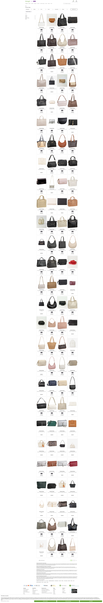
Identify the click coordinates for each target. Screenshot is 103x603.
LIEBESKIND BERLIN (51, 580)
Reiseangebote (64, 592)
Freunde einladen (25, 590)
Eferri (42, 582)
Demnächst (63, 590)
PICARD (45, 582)
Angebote (54, 589)
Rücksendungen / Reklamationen (46, 590)
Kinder (54, 591)
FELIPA (60, 580)
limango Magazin (25, 591)
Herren (26, 16)
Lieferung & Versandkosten (45, 589)
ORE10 (69, 580)
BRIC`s (62, 580)
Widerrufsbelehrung (35, 590)
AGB (33, 589)
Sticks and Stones (38, 582)
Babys (54, 590)
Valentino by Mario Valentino (40, 580)
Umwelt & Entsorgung (44, 591)
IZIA (73, 580)
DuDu (47, 582)
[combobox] (70, 3)
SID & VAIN (65, 580)
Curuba (47, 580)
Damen (26, 15)
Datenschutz (34, 591)
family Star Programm (26, 589)
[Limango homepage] (27, 1)
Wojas (71, 580)
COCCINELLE (56, 580)
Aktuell (63, 589)
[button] (76, 1)
